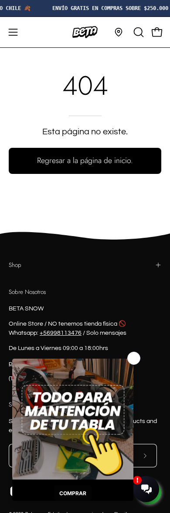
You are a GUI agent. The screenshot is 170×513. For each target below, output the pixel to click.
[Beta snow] (85, 32)
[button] (138, 32)
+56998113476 (61, 333)
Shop (15, 264)
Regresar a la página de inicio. (85, 160)
